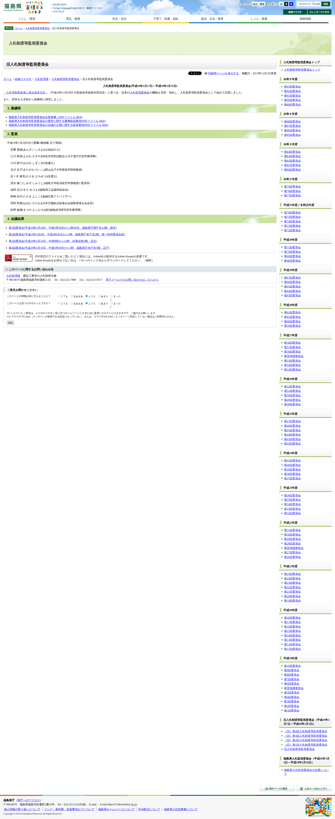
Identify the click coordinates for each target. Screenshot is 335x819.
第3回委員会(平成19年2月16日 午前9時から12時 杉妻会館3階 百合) (53, 241)
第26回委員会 (292, 557)
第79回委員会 (292, 186)
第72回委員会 (292, 230)
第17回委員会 (292, 622)
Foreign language (77, 8)
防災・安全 (119, 18)
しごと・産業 (259, 18)
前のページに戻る (277, 788)
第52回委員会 (292, 386)
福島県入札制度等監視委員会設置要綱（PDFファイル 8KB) (45, 117)
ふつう (92, 296)
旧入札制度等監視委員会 (299, 749)
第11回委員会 (292, 648)
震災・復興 (73, 18)
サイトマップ (77, 11)
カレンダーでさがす (320, 12)
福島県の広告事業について (181, 809)
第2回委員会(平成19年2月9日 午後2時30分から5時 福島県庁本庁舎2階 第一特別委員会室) (67, 234)
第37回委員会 (292, 478)
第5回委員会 (291, 692)
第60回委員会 (292, 321)
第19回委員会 (292, 600)
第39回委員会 (292, 469)
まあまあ (78, 296)
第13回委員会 (292, 639)
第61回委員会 (292, 316)
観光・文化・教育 (212, 18)
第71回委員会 (292, 247)
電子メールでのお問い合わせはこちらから (132, 279)
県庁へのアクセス (28, 800)
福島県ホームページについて (116, 809)
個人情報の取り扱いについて (22, 809)
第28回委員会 (292, 543)
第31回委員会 (292, 530)
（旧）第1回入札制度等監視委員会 (305, 744)
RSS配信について (149, 809)
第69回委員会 (292, 256)
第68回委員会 (292, 260)
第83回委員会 (292, 156)
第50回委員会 (292, 395)
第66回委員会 (292, 282)
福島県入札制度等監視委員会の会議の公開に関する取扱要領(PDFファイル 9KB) (58, 125)
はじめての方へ (77, 4)
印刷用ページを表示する (223, 73)
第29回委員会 (292, 539)
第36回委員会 (292, 495)
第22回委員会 (292, 587)
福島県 (13, 7)
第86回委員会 (292, 130)
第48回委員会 (292, 404)
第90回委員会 (292, 100)
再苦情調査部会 (294, 356)
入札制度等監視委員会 (37, 28)
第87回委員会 (292, 125)
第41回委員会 (292, 460)
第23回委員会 (292, 582)
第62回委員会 (292, 312)
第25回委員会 (292, 573)
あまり (104, 296)
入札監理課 (42, 79)
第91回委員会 (292, 95)
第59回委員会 (292, 325)
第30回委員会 (292, 534)
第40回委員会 (292, 465)
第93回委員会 (292, 86)
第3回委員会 (291, 701)
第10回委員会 (292, 665)
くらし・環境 (26, 18)
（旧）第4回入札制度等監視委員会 (305, 731)
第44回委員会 (292, 434)
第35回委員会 (292, 499)
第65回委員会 (292, 286)
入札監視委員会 (139, 92)
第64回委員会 (292, 291)
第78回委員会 (292, 191)
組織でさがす (295, 12)
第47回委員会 (292, 421)
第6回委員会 (291, 683)
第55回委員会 (292, 360)
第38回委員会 (292, 473)
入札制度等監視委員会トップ (302, 69)
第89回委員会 (292, 104)
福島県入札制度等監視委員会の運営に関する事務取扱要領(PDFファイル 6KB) (57, 121)
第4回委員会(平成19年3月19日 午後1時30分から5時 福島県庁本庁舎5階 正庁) (59, 247)
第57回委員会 (292, 347)
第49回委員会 (292, 400)
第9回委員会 (291, 670)
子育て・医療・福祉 (165, 18)
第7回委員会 (291, 679)
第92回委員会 (292, 91)
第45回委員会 (292, 430)
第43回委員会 (292, 439)
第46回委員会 (292, 425)
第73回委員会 (292, 225)
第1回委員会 (291, 710)
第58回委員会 (292, 342)
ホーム (18, 28)
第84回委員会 (292, 151)
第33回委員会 (292, 508)
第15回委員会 (292, 631)
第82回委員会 (292, 160)
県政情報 (305, 18)
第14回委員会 (292, 635)
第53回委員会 (292, 369)
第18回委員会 (292, 617)
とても (64, 296)
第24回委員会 (292, 578)
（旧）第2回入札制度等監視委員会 (305, 740)
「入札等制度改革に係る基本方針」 (25, 92)
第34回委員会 (292, 504)
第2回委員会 (291, 706)
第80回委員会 (292, 169)
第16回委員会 (292, 626)
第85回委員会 (292, 134)
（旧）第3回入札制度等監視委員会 (305, 735)
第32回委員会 (292, 513)
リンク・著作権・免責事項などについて (69, 809)
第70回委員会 (292, 251)
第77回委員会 (292, 195)
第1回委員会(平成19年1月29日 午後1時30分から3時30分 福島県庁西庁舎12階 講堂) (63, 227)
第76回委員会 (292, 212)
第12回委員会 (292, 644)
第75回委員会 (292, 216)
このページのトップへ (314, 788)
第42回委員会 (292, 443)
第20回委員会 (292, 596)
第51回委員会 (292, 390)
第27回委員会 (292, 552)
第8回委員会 (291, 674)
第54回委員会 (292, 365)
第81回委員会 (292, 165)
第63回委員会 (292, 295)
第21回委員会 (292, 591)
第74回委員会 (292, 221)
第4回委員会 (291, 697)
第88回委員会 (292, 121)
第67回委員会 (292, 277)
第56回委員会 (292, 351)
